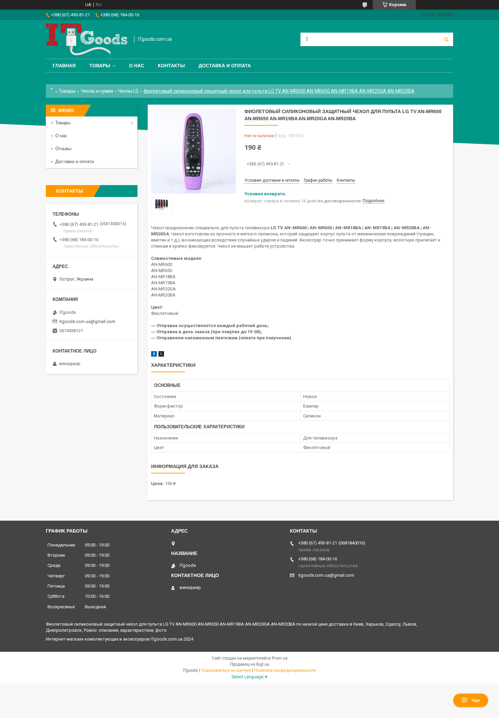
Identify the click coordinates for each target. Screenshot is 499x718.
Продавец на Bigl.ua (249, 664)
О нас (136, 65)
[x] (161, 355)
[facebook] (154, 355)
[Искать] (446, 39)
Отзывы (63, 148)
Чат (476, 700)
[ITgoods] (86, 39)
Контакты (171, 65)
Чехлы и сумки (97, 91)
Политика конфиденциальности (285, 670)
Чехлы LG (128, 91)
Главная (64, 65)
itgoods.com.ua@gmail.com (87, 321)
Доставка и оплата (225, 65)
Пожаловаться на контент (226, 670)
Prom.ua (280, 658)
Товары (99, 65)
